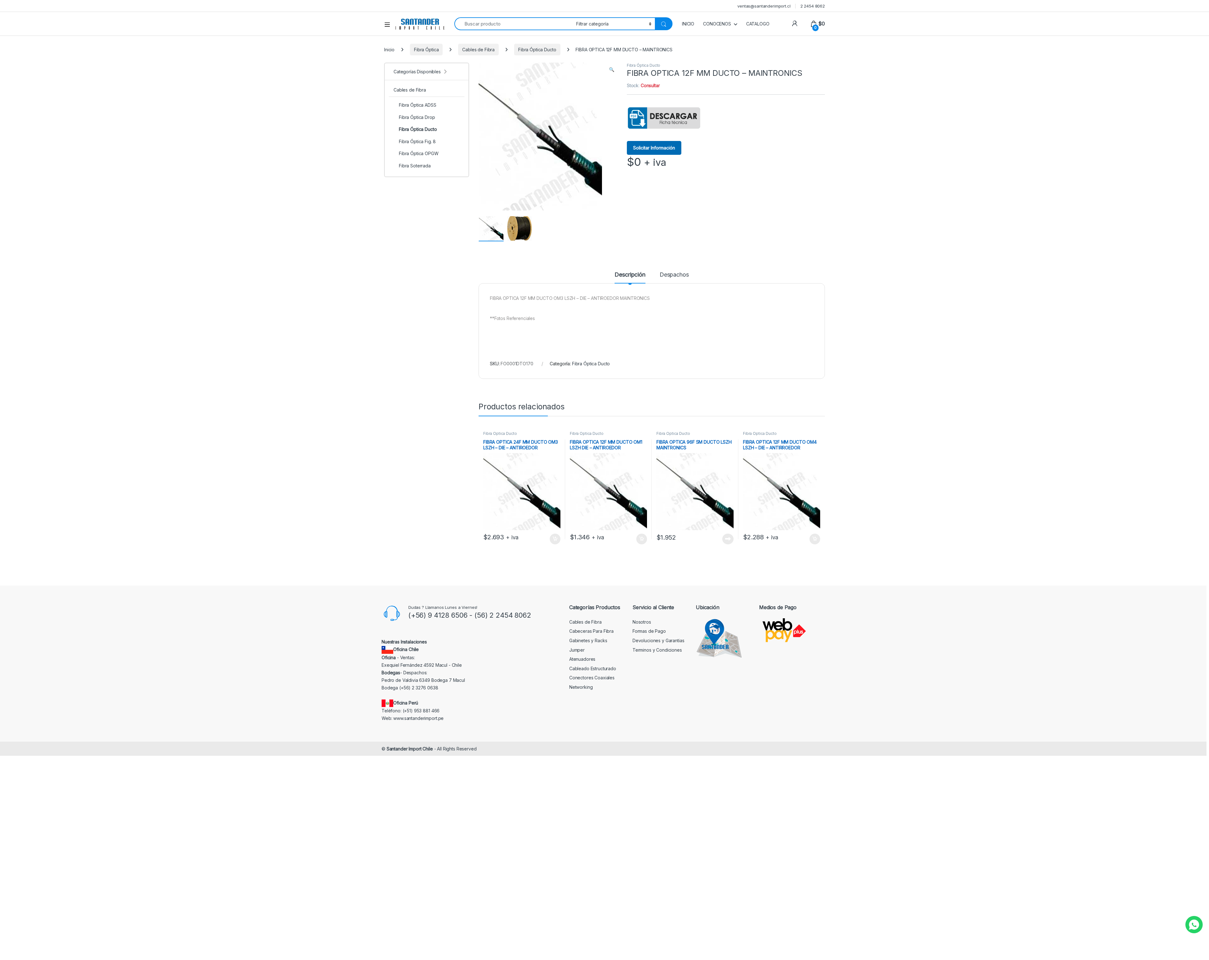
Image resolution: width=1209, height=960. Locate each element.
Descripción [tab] (630, 275)
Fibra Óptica (426, 49)
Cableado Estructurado (592, 668)
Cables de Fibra (478, 49)
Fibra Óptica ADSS (417, 105)
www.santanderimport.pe (418, 718)
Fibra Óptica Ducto (537, 49)
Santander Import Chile (410, 748)
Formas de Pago (649, 631)
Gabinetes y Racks (588, 640)
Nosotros (642, 622)
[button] (611, 69)
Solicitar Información (654, 147)
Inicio (389, 49)
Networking (581, 687)
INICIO (688, 23)
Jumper (577, 650)
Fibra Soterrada (415, 165)
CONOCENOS (717, 23)
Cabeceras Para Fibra (591, 631)
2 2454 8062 (812, 5)
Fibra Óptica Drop (417, 117)
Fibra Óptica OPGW (419, 153)
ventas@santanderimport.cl (764, 5)
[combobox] (513, 23)
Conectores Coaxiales (592, 677)
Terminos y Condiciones (657, 650)
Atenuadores (582, 659)
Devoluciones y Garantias (658, 640)
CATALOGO (757, 23)
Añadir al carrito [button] (554, 539)
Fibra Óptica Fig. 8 (417, 141)
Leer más (728, 539)
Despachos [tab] (674, 275)
